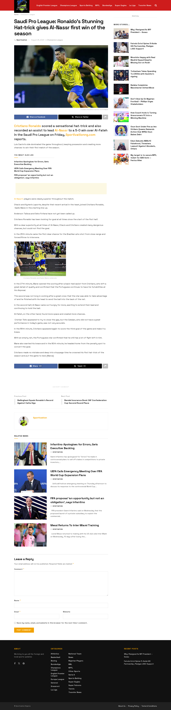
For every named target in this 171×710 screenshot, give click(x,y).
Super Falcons (74, 685)
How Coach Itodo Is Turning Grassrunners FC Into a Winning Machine (143, 115)
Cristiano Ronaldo (27, 126)
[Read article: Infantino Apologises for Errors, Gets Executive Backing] (30, 454)
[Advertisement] (61, 188)
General (54, 683)
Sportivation (22, 40)
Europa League (57, 679)
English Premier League (47, 5)
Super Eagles (120, 5)
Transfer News (144, 5)
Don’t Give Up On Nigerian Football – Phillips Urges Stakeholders (142, 101)
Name (17, 600)
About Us (121, 706)
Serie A (71, 675)
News (70, 657)
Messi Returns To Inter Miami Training (74, 525)
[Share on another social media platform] (105, 117)
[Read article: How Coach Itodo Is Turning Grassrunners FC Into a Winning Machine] (121, 116)
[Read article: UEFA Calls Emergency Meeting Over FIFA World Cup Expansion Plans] (30, 481)
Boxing (54, 661)
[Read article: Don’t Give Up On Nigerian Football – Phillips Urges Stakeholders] (121, 103)
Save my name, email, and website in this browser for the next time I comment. (52, 623)
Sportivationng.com (80, 135)
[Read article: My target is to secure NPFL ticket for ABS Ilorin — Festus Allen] (121, 159)
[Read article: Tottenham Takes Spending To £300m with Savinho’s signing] (121, 75)
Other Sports (74, 671)
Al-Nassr (61, 130)
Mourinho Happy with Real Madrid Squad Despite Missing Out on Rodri (143, 60)
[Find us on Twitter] (19, 663)
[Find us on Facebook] (14, 663)
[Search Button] (156, 5)
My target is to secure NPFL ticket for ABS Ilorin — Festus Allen (144, 158)
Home (16, 15)
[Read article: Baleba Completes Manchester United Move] (121, 89)
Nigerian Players (75, 661)
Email (17, 611)
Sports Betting (86, 5)
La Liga (132, 5)
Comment (19, 569)
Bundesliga (107, 5)
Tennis (71, 689)
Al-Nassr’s (18, 199)
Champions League (68, 5)
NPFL (97, 5)
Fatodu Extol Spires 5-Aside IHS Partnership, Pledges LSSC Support (144, 46)
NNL (70, 664)
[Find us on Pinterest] (24, 663)
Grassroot (55, 686)
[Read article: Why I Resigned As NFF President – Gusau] (121, 33)
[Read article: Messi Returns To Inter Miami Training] (30, 535)
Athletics (55, 654)
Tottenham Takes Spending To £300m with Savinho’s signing (143, 74)
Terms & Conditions (149, 706)
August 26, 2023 (37, 40)
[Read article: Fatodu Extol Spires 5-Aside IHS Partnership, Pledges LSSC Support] (121, 47)
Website (66, 612)
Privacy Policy (133, 706)
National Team (74, 654)
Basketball (55, 657)
